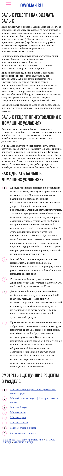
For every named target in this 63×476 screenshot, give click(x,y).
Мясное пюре (17, 412)
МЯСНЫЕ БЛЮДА (23, 442)
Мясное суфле (18, 417)
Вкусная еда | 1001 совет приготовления (23, 439)
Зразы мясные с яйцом (23, 432)
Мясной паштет (19, 422)
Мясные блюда (18, 407)
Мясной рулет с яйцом (23, 427)
